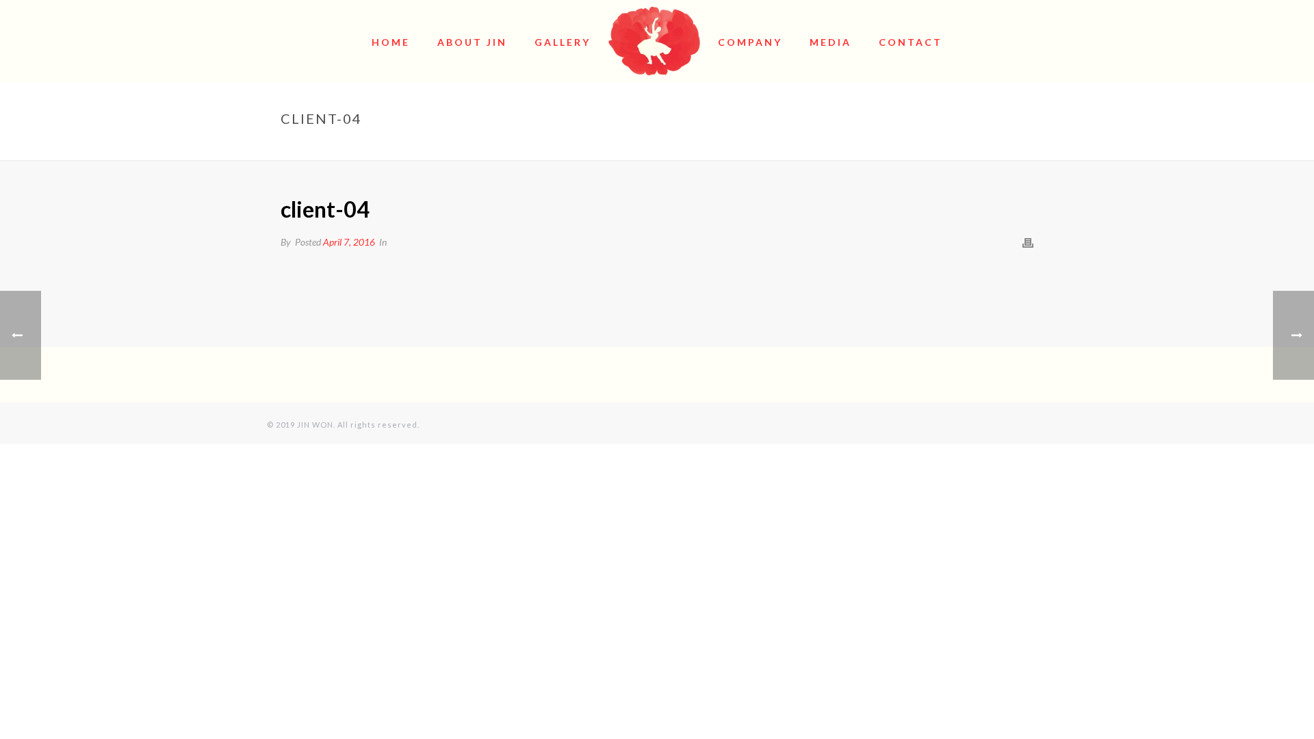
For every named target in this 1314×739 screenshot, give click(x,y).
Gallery (562, 42)
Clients (959, 147)
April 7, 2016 (349, 242)
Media (830, 42)
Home (391, 42)
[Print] (1027, 242)
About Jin (472, 42)
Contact (910, 42)
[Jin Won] (654, 41)
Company (750, 42)
